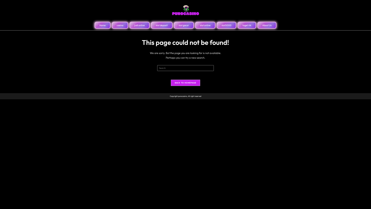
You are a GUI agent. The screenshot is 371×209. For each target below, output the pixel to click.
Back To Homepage (185, 83)
